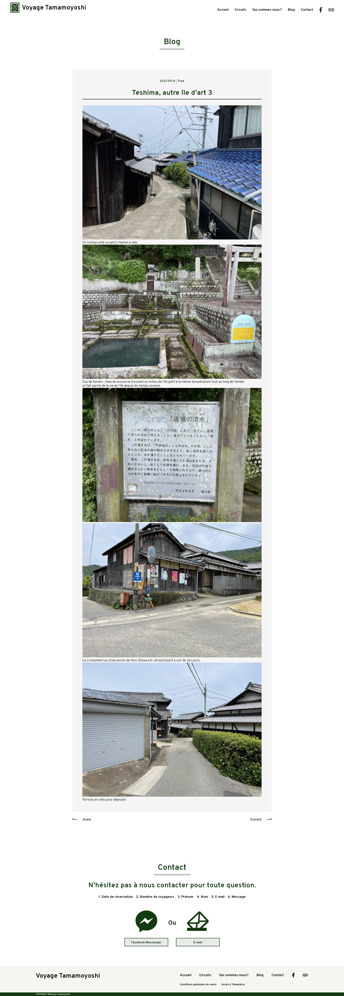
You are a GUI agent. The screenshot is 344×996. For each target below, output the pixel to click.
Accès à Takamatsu (233, 984)
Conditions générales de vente (198, 984)
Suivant (256, 820)
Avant (86, 820)
